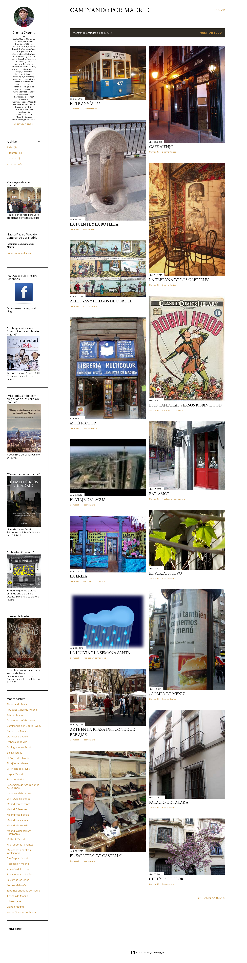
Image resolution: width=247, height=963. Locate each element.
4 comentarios (90, 306)
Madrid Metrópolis (17, 825)
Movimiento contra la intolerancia (19, 852)
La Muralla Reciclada (18, 798)
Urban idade (14, 901)
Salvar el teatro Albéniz (20, 874)
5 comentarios (169, 699)
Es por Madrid (15, 774)
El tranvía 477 (85, 103)
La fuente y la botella (94, 224)
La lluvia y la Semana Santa (100, 652)
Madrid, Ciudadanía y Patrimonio (19, 832)
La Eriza (78, 576)
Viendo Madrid (15, 906)
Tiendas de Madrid (17, 896)
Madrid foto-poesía (18, 814)
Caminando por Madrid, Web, (24, 725)
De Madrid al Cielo (17, 736)
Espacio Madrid (16, 779)
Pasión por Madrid (17, 858)
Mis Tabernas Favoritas (20, 844)
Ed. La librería (14, 752)
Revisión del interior (18, 869)
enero (14, 158)
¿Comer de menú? (167, 693)
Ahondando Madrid (18, 704)
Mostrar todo (211, 32)
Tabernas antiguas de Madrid (23, 890)
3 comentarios (169, 152)
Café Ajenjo (161, 146)
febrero (15, 152)
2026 (11, 147)
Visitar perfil (24, 124)
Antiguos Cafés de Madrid (22, 709)
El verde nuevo (165, 573)
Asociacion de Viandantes (22, 720)
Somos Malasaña (17, 885)
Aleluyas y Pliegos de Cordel (101, 301)
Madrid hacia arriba (18, 820)
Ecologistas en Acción (19, 747)
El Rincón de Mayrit (18, 768)
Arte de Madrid (15, 715)
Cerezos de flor (166, 878)
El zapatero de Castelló (96, 855)
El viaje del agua (88, 499)
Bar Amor (159, 493)
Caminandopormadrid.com (19, 253)
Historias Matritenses (19, 793)
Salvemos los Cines (18, 879)
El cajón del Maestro (18, 763)
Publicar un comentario (173, 410)
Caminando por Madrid (110, 10)
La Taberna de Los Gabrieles (179, 279)
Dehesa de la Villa (17, 741)
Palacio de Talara (168, 802)
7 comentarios (90, 229)
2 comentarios (90, 108)
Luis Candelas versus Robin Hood (185, 405)
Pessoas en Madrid (18, 863)
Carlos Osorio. (24, 32)
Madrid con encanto (18, 804)
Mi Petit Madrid (16, 839)
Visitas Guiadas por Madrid (22, 912)
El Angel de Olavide (18, 758)
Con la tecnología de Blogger (150, 952)
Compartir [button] (75, 108)
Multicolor (83, 423)
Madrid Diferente (17, 809)
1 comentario (89, 504)
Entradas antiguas (211, 897)
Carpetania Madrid (17, 731)
